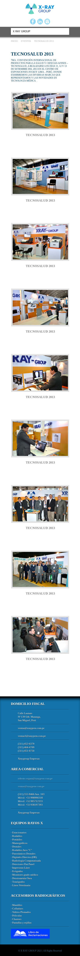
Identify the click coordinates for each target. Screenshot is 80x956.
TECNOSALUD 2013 (40, 135)
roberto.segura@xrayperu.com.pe (35, 778)
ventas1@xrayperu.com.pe (32, 735)
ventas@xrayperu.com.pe (31, 728)
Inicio (14, 41)
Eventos (26, 41)
